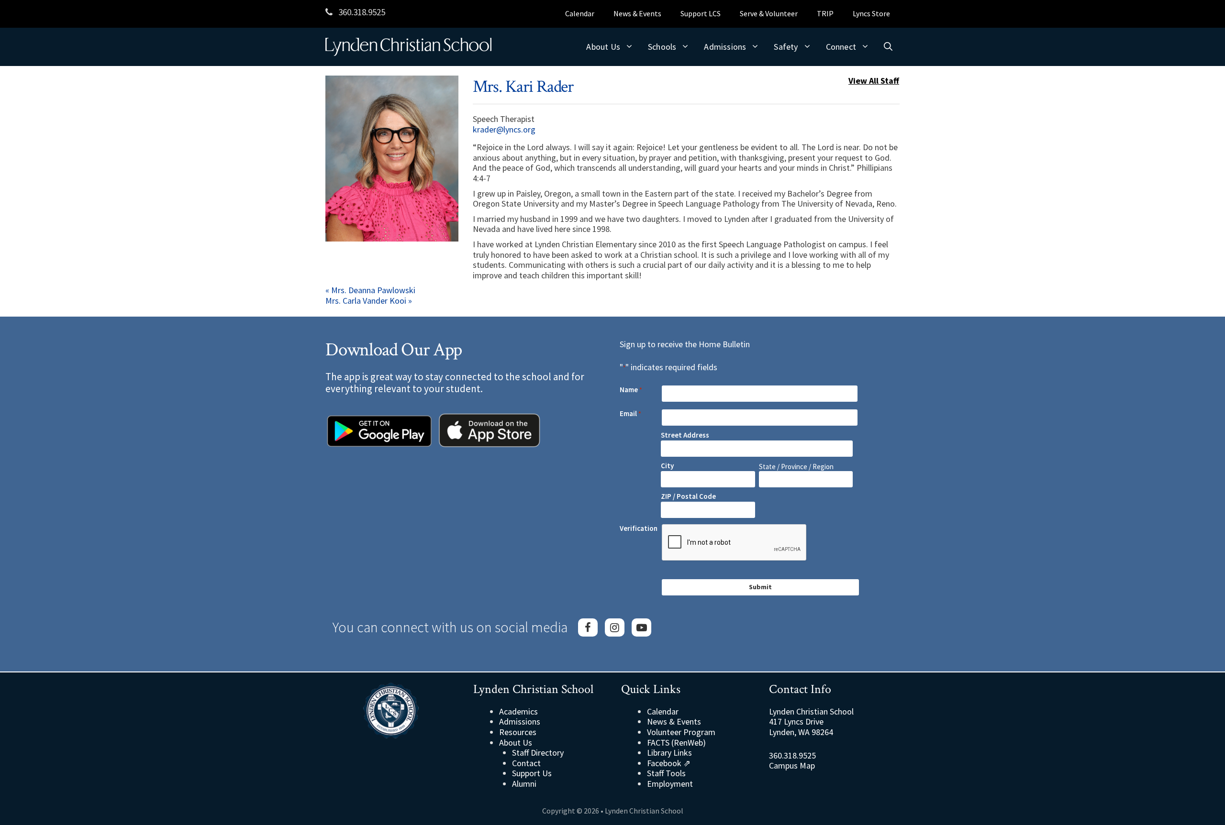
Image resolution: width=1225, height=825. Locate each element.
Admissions (725, 46)
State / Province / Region (796, 466)
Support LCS (700, 13)
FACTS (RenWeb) (676, 742)
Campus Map (792, 765)
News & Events (637, 13)
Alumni (524, 783)
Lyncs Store (871, 13)
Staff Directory (538, 752)
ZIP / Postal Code (688, 496)
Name (631, 389)
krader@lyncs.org (504, 129)
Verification (638, 528)
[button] (888, 47)
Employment (670, 783)
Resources (517, 731)
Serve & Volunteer (769, 13)
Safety (786, 46)
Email (630, 413)
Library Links (669, 752)
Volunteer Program (681, 731)
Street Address (685, 435)
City (667, 465)
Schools (662, 46)
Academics (518, 711)
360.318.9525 (360, 12)
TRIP (825, 13)
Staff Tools (666, 773)
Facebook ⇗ (668, 763)
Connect (841, 46)
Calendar (579, 13)
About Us (603, 46)
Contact (526, 763)
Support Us (532, 773)
